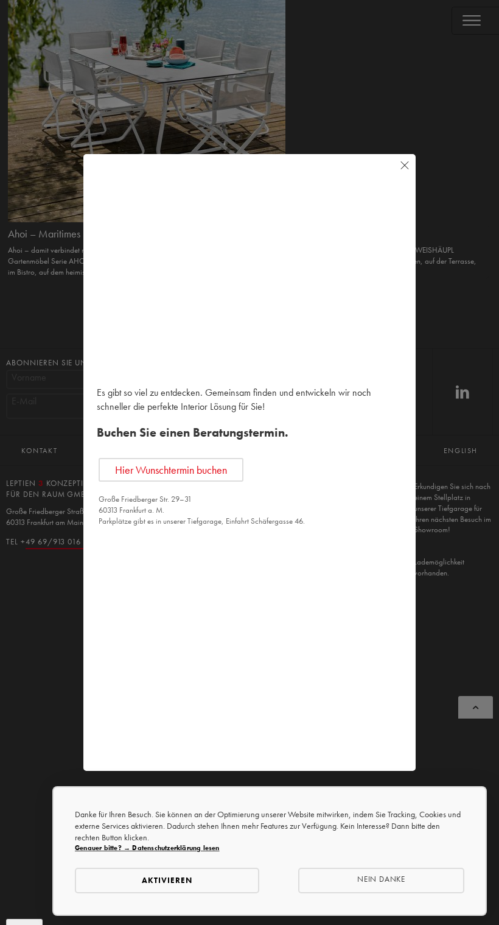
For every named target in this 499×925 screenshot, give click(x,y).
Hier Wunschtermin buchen (171, 470)
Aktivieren (167, 880)
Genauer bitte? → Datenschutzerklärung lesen (147, 847)
